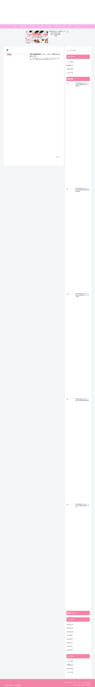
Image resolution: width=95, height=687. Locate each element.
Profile (70, 682)
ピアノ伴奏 (70, 62)
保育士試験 (70, 69)
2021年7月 (70, 642)
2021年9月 (70, 635)
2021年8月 (70, 639)
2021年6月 (70, 646)
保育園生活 (70, 65)
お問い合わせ (87, 682)
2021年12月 (70, 624)
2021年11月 (70, 628)
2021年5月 (70, 650)
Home (65, 682)
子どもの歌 (70, 72)
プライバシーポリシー (78, 682)
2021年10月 (70, 632)
